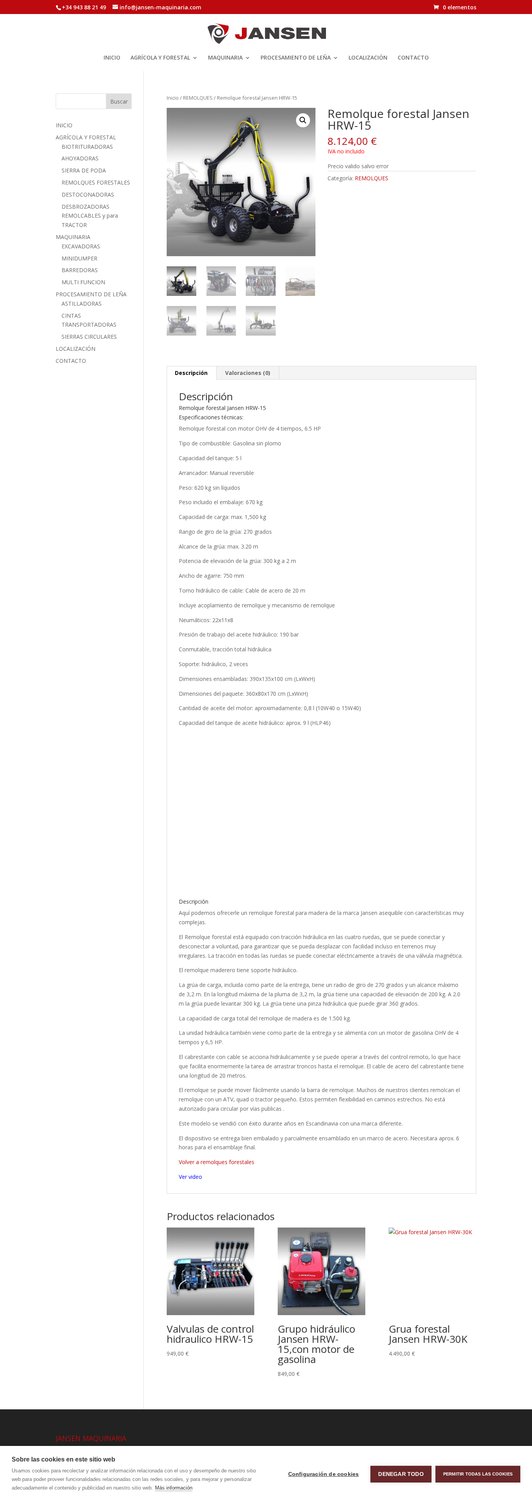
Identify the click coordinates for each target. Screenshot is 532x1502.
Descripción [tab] (191, 372)
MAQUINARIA (225, 58)
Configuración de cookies (323, 1474)
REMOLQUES (198, 97)
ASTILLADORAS (82, 303)
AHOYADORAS (80, 158)
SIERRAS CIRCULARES (89, 336)
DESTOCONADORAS (88, 194)
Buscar (119, 101)
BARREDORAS (80, 270)
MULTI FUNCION (83, 282)
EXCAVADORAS (81, 246)
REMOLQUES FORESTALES (96, 182)
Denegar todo (400, 1474)
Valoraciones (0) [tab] (247, 372)
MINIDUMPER (79, 258)
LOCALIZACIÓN (368, 58)
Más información (173, 1488)
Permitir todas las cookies (478, 1474)
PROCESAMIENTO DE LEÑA (296, 58)
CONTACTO (413, 58)
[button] (303, 120)
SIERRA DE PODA (84, 170)
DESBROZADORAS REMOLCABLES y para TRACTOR (90, 216)
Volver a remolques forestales (216, 1162)
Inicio (173, 97)
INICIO (112, 58)
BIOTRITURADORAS (87, 146)
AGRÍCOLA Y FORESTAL (160, 58)
